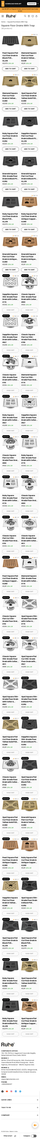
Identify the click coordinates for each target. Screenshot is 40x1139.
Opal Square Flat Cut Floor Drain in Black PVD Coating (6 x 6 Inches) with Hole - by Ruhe (29, 940)
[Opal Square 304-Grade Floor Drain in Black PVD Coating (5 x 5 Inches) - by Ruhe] (29, 685)
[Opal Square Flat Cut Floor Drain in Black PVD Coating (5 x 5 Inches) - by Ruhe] (29, 765)
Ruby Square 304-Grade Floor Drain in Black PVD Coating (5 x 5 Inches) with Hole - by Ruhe (10, 981)
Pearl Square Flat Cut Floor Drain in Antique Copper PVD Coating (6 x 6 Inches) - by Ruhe (10, 860)
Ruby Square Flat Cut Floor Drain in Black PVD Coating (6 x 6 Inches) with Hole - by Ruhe (10, 216)
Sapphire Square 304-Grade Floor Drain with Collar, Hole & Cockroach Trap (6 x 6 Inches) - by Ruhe (29, 417)
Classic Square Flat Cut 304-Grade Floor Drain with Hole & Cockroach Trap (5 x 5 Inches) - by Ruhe (29, 498)
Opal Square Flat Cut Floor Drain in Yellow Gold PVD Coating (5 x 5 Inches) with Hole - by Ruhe (29, 981)
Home (3, 22)
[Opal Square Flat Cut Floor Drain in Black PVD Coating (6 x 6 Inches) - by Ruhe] (10, 926)
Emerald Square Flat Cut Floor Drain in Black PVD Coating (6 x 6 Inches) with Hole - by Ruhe (29, 176)
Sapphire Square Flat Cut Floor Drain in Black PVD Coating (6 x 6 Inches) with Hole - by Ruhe (29, 136)
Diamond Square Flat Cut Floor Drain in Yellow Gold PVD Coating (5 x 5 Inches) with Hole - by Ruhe (29, 55)
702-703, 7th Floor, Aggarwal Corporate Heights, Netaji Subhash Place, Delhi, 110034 (18, 1054)
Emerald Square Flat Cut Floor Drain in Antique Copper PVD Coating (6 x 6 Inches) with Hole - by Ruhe (10, 257)
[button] (37, 16)
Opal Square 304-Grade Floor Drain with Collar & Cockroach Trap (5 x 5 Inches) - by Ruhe (29, 619)
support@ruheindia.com (10, 1079)
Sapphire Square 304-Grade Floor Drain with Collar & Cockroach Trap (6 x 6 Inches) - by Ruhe (10, 337)
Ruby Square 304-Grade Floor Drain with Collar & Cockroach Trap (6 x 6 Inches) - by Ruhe (10, 417)
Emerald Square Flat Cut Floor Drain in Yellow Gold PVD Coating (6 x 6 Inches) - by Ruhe (29, 820)
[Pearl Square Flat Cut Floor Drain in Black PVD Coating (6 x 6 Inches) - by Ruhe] (10, 41)
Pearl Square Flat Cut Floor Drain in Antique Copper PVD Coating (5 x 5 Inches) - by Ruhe (10, 578)
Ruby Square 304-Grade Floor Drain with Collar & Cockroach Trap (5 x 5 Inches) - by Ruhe (29, 458)
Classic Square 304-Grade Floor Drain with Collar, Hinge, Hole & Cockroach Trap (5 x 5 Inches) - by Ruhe (29, 297)
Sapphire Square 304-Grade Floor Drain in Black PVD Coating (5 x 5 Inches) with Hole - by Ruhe (29, 739)
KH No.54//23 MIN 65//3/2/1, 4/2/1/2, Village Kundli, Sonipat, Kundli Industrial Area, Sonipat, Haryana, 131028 (19, 1072)
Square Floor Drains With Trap (17, 22)
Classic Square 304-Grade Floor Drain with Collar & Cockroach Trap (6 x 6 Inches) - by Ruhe (10, 779)
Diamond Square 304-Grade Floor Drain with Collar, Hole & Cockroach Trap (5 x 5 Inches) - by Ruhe (29, 578)
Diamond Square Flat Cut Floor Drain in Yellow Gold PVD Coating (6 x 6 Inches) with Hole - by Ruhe (10, 96)
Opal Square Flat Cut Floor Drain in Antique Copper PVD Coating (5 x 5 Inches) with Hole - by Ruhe (29, 1021)
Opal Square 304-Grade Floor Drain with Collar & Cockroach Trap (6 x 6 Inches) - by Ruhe (10, 699)
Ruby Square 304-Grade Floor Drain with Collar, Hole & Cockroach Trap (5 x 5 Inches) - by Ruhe (10, 498)
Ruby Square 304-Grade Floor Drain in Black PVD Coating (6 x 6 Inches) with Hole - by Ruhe (10, 1021)
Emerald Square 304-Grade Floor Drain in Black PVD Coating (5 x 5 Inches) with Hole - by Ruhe (10, 176)
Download (31, 4)
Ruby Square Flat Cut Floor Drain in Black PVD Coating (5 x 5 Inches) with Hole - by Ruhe (10, 136)
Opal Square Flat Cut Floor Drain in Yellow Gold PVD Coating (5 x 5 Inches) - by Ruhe (10, 739)
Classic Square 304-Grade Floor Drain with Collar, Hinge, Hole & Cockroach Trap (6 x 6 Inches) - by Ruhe (10, 377)
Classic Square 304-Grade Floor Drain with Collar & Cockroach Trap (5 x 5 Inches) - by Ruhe (29, 538)
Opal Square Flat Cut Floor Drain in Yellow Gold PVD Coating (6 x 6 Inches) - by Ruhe (10, 820)
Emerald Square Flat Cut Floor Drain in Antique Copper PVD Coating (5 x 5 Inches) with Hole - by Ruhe (29, 257)
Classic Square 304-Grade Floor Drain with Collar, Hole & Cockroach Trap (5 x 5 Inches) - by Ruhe (10, 659)
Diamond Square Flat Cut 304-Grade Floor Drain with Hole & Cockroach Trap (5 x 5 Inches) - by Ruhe (29, 377)
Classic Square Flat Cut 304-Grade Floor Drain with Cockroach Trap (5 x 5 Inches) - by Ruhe (10, 458)
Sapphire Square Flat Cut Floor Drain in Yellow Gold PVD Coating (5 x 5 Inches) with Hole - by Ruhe (10, 900)
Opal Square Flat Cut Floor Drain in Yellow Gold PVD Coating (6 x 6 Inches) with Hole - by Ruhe (29, 96)
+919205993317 (6, 1084)
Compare (26, 1136)
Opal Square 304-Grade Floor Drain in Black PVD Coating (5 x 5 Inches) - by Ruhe (29, 699)
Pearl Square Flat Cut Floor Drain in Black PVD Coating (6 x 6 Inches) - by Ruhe (10, 55)
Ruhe (7, 1131)
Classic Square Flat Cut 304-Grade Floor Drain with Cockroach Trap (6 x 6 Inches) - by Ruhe (10, 538)
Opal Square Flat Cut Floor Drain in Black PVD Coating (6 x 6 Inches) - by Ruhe (10, 940)
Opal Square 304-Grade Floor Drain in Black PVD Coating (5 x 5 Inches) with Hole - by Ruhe (29, 900)
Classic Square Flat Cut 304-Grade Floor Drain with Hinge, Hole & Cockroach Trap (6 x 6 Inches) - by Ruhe (29, 337)
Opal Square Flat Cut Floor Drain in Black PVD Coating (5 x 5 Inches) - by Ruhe (29, 779)
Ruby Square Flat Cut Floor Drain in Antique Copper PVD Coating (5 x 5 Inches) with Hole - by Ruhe (29, 860)
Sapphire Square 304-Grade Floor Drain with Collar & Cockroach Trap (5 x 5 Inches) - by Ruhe (10, 297)
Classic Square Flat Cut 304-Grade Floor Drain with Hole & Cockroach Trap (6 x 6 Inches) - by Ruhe (10, 619)
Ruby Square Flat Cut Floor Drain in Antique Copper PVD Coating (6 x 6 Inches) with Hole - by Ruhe (29, 216)
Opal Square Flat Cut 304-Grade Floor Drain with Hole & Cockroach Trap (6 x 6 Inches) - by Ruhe (29, 659)
